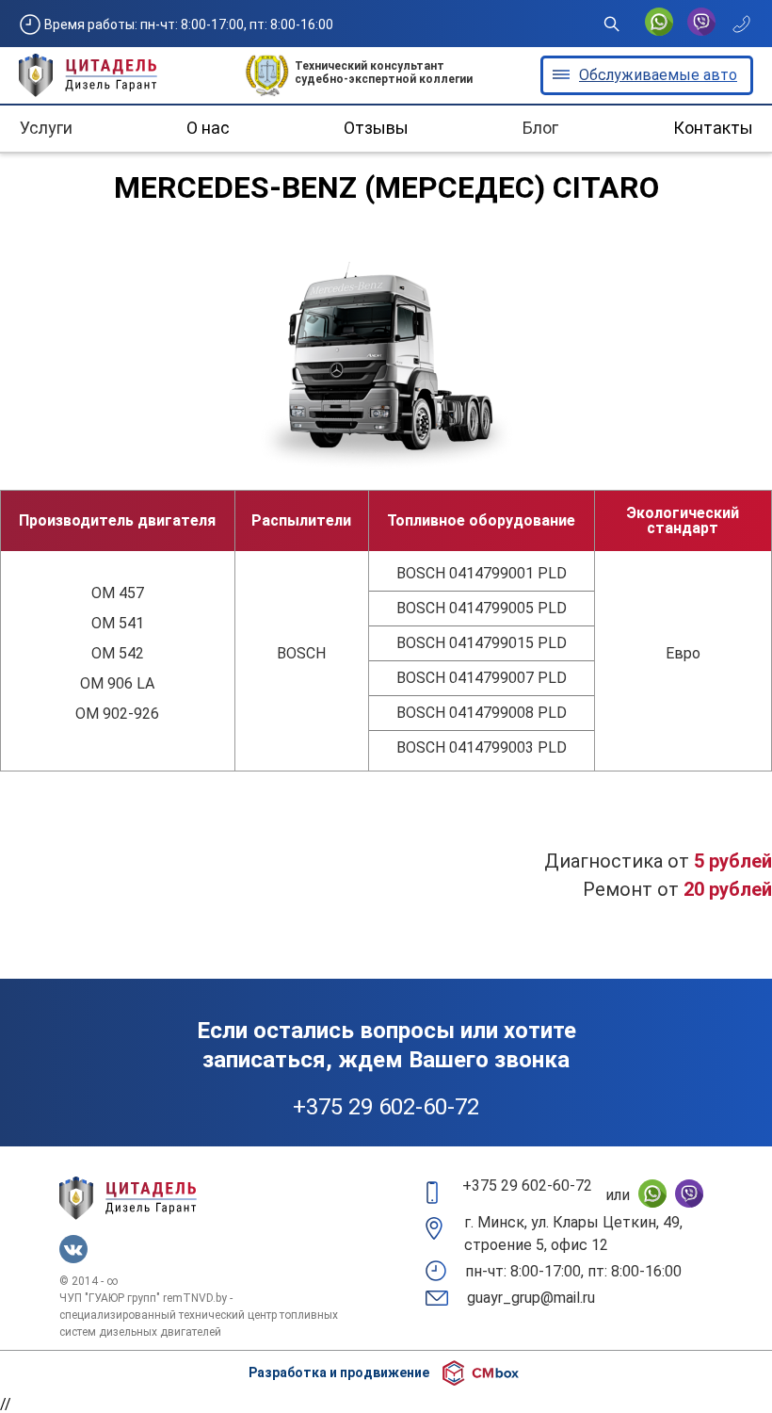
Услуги (46, 128)
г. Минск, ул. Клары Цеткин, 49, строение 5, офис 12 (573, 1233)
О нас (208, 128)
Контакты (713, 128)
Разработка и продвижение (339, 1372)
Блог (540, 128)
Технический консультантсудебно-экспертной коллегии (384, 72)
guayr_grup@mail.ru (531, 1298)
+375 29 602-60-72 (386, 1107)
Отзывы (376, 128)
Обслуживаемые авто (658, 75)
